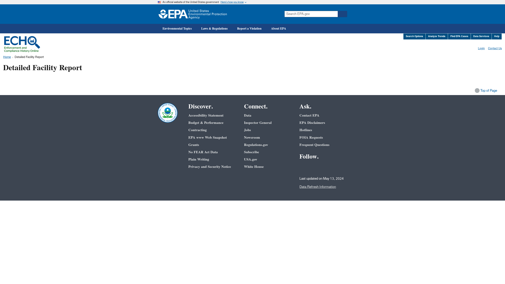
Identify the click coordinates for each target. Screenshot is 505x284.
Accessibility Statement (206, 115)
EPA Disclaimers (312, 123)
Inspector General (258, 123)
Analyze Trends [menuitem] (436, 36)
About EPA (278, 28)
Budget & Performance (206, 123)
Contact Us (495, 48)
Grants (193, 145)
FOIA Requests (311, 137)
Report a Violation (249, 28)
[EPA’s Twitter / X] (313, 167)
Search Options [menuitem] (414, 36)
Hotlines (305, 130)
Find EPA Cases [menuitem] (459, 36)
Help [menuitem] (496, 36)
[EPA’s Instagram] (332, 167)
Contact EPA (309, 115)
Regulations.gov (256, 145)
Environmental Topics (177, 28)
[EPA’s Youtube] (322, 167)
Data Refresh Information (317, 187)
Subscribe (251, 152)
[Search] (342, 14)
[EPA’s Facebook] (303, 167)
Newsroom (252, 137)
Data (247, 115)
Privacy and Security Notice (209, 167)
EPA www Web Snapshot (207, 137)
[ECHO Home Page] (22, 44)
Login (481, 48)
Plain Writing (198, 159)
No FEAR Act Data (203, 152)
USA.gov (250, 159)
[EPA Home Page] (193, 14)
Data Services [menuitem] (481, 36)
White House (254, 167)
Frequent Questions (314, 145)
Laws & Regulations (214, 28)
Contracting (197, 130)
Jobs (247, 130)
